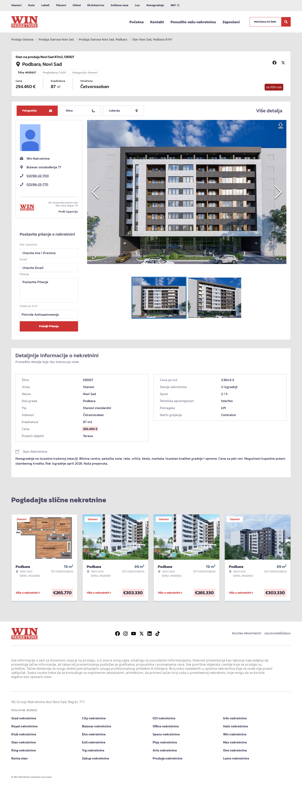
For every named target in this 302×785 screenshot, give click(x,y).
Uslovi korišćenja (277, 633)
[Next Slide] (278, 192)
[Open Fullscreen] (279, 257)
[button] (187, 192)
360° (173, 5)
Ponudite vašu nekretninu (193, 22)
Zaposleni (231, 22)
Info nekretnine (235, 718)
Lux (137, 5)
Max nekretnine (235, 742)
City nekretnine (94, 718)
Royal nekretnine (24, 726)
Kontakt (157, 22)
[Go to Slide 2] (214, 298)
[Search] (286, 22)
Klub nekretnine (23, 734)
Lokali (45, 5)
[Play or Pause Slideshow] (94, 257)
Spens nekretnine (166, 734)
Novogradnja (155, 5)
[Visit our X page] (141, 633)
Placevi (61, 5)
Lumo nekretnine (236, 758)
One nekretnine (235, 750)
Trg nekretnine (93, 750)
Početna (136, 22)
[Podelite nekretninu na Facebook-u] (275, 62)
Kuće (31, 5)
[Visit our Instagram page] (125, 633)
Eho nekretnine (94, 734)
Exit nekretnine (93, 742)
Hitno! (77, 5)
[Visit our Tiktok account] (157, 633)
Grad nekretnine (23, 718)
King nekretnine (23, 750)
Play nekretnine (165, 742)
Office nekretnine (166, 726)
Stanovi (16, 5)
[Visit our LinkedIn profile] (149, 633)
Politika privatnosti (246, 633)
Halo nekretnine (235, 726)
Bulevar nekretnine (96, 726)
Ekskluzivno (95, 5)
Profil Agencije (68, 211)
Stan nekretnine (23, 742)
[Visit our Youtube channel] (133, 633)
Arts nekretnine (165, 750)
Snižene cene (119, 5)
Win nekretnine (235, 734)
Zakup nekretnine (95, 758)
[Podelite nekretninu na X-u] (283, 62)
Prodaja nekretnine (167, 758)
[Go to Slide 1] (159, 298)
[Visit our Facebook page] (117, 633)
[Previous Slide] (95, 192)
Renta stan (19, 758)
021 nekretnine (164, 718)
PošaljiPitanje (49, 326)
